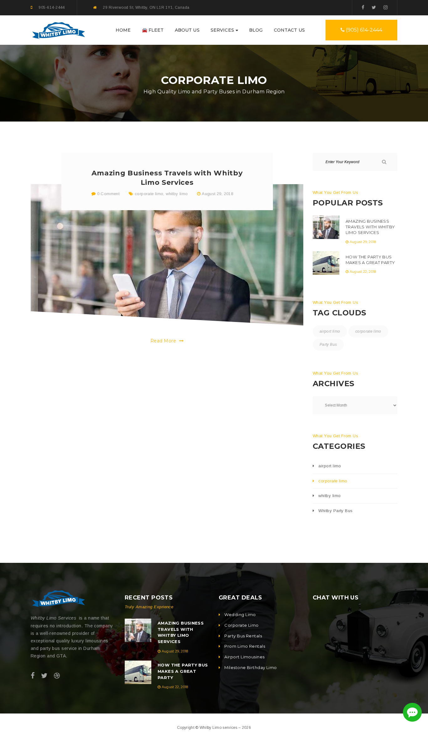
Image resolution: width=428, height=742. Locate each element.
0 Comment (107, 193)
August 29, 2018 (217, 193)
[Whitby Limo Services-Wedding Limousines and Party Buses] (58, 29)
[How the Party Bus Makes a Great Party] (326, 263)
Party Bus (328, 344)
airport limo (330, 331)
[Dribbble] (57, 676)
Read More (164, 341)
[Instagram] (386, 7)
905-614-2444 (52, 7)
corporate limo (149, 193)
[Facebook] (363, 7)
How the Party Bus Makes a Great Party (370, 259)
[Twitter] (374, 7)
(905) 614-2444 (363, 30)
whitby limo (177, 193)
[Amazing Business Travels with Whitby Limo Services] (167, 255)
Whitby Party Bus (335, 510)
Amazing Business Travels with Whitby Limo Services (370, 227)
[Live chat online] (412, 712)
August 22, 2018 (363, 271)
